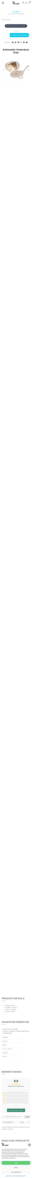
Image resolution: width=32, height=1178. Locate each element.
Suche (27, 1116)
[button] (29, 1145)
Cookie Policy (9, 1175)
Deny (16, 1167)
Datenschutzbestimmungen (19, 1175)
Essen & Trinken (15, 1031)
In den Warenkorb (20, 35)
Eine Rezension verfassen (16, 1110)
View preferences (16, 1172)
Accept (16, 1163)
